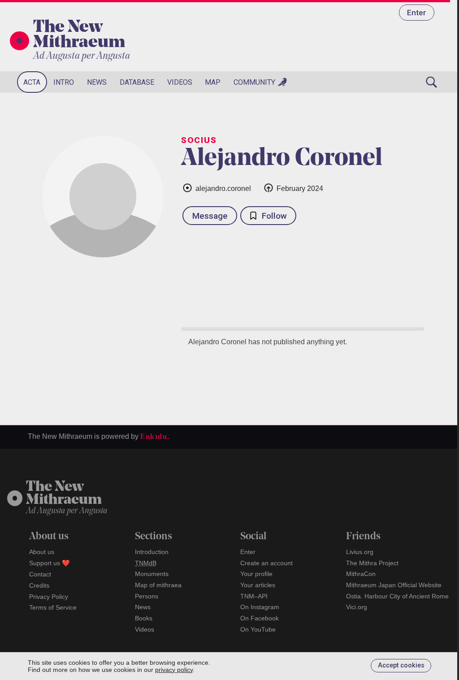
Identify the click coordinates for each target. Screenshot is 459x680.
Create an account (266, 563)
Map (213, 82)
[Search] (431, 82)
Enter (416, 12)
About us (41, 551)
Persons (146, 596)
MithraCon (361, 573)
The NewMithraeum (64, 493)
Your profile (256, 573)
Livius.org (359, 551)
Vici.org (356, 607)
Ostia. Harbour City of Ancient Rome (397, 596)
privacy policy (174, 669)
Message (210, 216)
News (97, 82)
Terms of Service (53, 607)
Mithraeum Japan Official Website (394, 585)
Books (143, 618)
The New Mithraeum (79, 35)
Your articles (257, 585)
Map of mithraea (158, 585)
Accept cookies (401, 665)
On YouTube (258, 629)
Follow (274, 216)
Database (137, 82)
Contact (40, 574)
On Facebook (259, 618)
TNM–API (254, 596)
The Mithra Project (372, 563)
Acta (31, 82)
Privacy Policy (48, 596)
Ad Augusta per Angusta (81, 56)
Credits (39, 585)
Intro (63, 82)
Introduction (152, 551)
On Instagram (259, 607)
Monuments (152, 573)
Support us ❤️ (49, 563)
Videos (179, 82)
